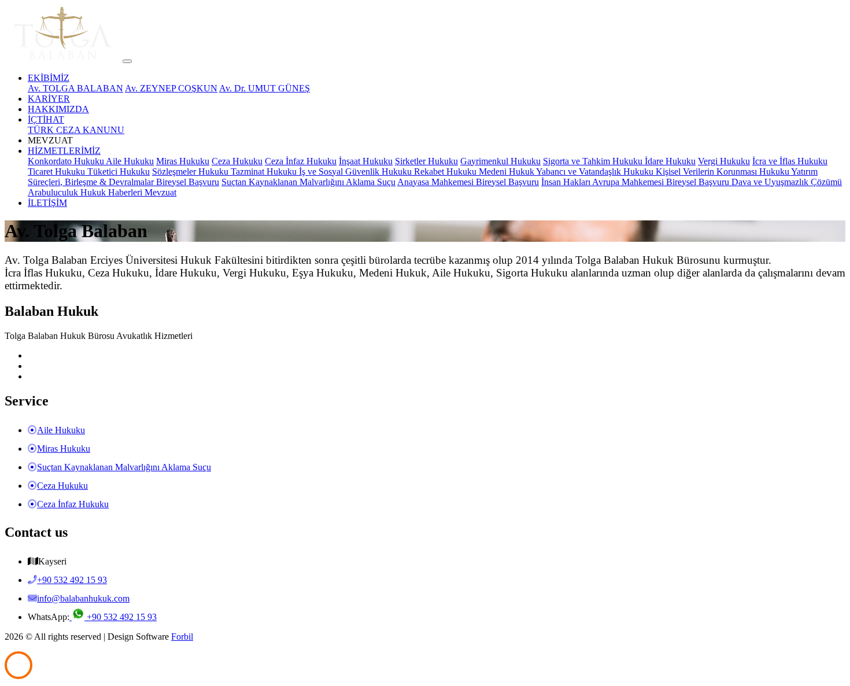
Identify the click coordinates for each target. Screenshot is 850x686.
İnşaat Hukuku (366, 161)
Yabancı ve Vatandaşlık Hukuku (596, 171)
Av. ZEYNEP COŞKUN (171, 88)
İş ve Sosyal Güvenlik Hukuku (356, 171)
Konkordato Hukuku (67, 161)
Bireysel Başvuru (187, 182)
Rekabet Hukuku (446, 171)
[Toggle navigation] (127, 61)
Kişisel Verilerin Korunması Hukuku (723, 171)
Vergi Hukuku (724, 161)
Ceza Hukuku (237, 161)
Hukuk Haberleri (112, 192)
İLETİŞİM (47, 203)
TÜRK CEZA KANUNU (76, 130)
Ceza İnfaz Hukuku (301, 161)
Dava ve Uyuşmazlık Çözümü (786, 182)
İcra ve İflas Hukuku (789, 161)
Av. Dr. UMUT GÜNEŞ (264, 88)
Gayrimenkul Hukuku (500, 161)
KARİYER (49, 99)
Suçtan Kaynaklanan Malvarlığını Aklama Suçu (308, 182)
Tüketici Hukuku (118, 171)
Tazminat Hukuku (265, 171)
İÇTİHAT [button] (46, 119)
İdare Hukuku (670, 161)
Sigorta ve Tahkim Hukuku (594, 161)
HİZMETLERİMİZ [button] (64, 151)
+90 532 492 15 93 (120, 617)
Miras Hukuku (182, 161)
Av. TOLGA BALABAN (75, 88)
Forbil (182, 636)
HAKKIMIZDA (58, 109)
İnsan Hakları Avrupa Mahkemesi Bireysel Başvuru (636, 182)
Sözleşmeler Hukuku (191, 171)
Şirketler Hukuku (426, 161)
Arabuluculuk (54, 192)
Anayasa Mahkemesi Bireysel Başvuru (468, 182)
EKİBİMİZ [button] (48, 78)
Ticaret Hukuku (57, 171)
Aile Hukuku (130, 161)
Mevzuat (160, 192)
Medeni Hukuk (507, 171)
